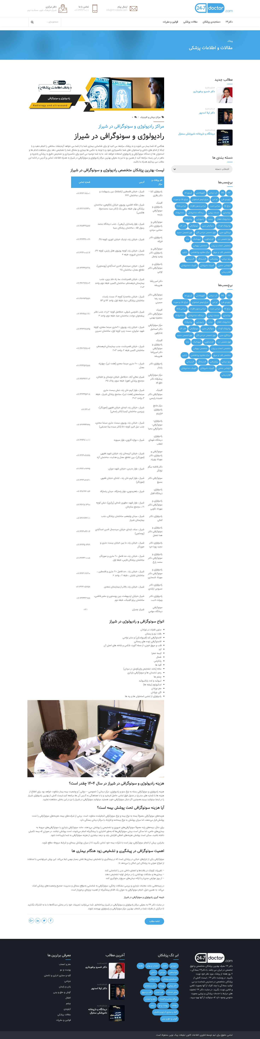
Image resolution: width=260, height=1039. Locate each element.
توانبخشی (173, 972)
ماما (187, 239)
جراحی (162, 972)
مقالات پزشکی (190, 22)
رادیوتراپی (200, 219)
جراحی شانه (181, 206)
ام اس (215, 199)
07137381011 (83, 440)
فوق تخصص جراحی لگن (206, 232)
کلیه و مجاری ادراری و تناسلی (165, 1012)
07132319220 (83, 573)
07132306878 (83, 455)
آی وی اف (188, 192)
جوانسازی (227, 212)
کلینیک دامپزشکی (207, 265)
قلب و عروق (146, 992)
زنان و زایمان (150, 985)
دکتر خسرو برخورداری (204, 92)
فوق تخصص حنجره (184, 232)
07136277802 (83, 283)
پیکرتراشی (214, 259)
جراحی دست (215, 206)
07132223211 (83, 518)
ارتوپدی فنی (226, 199)
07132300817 (83, 253)
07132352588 (83, 365)
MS (222, 192)
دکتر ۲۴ (152, 905)
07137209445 (83, 469)
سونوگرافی (194, 225)
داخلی (153, 972)
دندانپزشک (179, 212)
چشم (153, 1005)
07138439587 (83, 226)
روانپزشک (188, 219)
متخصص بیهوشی (200, 245)
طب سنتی (159, 992)
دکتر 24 (229, 966)
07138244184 (83, 491)
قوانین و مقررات (170, 22)
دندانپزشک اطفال (224, 219)
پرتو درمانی (226, 259)
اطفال (164, 965)
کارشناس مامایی (224, 265)
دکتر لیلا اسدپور (207, 113)
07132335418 (83, 394)
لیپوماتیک (197, 239)
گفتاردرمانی (226, 272)
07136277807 (83, 348)
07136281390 (83, 505)
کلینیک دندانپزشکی (188, 265)
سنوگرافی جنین (208, 225)
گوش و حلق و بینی (169, 1018)
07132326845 (83, 329)
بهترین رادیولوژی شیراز (39, 795)
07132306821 (83, 480)
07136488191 (83, 314)
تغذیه (140, 965)
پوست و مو (163, 1005)
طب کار (183, 225)
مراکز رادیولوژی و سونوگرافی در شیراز (131, 126)
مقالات (174, 1005)
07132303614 (83, 531)
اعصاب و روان (152, 965)
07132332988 (83, 598)
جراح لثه (227, 206)
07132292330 (83, 209)
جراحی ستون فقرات (198, 206)
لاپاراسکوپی (209, 239)
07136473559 (83, 298)
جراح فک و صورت (181, 199)
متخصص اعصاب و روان (221, 245)
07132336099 (83, 239)
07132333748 (83, 425)
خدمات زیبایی (213, 212)
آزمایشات (60, 146)
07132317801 (83, 193)
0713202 (85, 409)
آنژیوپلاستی (200, 192)
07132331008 (83, 558)
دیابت (210, 219)
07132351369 (83, 545)
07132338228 (83, 268)
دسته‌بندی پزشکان (211, 22)
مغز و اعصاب (150, 999)
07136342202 (83, 379)
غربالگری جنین (225, 232)
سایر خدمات (172, 992)
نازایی (184, 252)
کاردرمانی (190, 259)
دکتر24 (229, 22)
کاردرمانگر (202, 259)
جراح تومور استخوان (200, 199)
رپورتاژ (162, 985)
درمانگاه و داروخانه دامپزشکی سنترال (196, 134)
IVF (229, 192)
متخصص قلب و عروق (222, 252)
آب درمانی (213, 192)
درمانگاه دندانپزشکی (196, 212)
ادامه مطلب (154, 921)
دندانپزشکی (154, 979)
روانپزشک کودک (224, 225)
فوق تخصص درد (224, 239)
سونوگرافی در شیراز (84, 799)
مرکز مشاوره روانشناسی (200, 252)
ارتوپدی (174, 965)
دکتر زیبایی (172, 985)
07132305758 (83, 587)
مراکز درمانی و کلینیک (150, 117)
